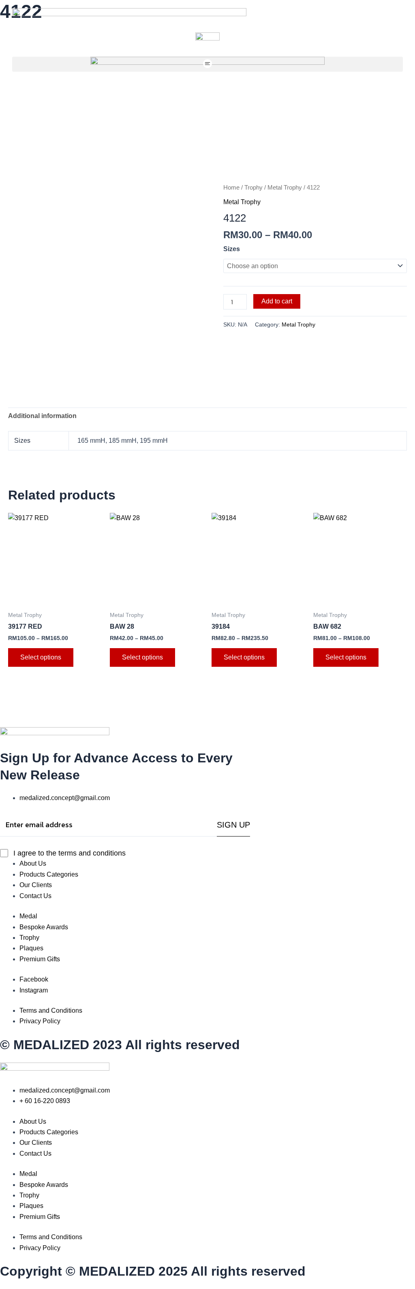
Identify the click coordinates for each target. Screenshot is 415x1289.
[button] (207, 64)
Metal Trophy (284, 187)
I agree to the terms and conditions (69, 853)
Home (231, 187)
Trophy (253, 187)
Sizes (231, 248)
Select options (40, 657)
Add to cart (276, 301)
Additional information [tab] (42, 415)
